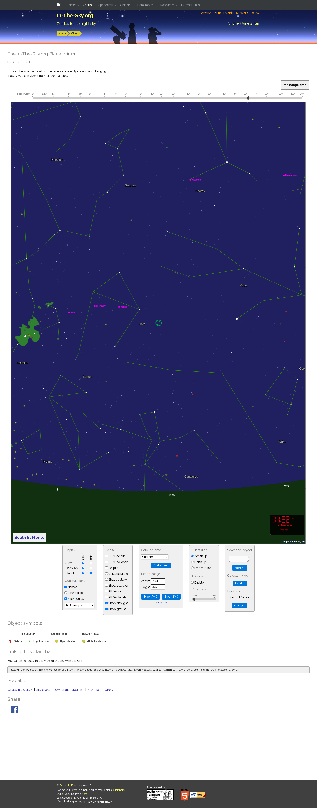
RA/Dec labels (118, 562)
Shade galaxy (117, 579)
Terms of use (160, 602)
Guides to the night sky (76, 23)
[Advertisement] (160, 752)
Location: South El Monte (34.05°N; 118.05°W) (229, 13)
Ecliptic (113, 568)
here (84, 793)
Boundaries (75, 593)
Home (62, 33)
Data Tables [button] (145, 5)
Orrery (109, 689)
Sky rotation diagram (69, 689)
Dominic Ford (68, 785)
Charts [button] (87, 5)
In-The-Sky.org (75, 15)
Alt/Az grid (115, 591)
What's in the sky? (20, 689)
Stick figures (75, 598)
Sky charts (43, 689)
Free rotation (203, 568)
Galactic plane (118, 573)
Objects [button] (125, 5)
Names (72, 587)
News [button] (73, 5)
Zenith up (200, 556)
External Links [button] (191, 5)
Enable (199, 582)
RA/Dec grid (117, 556)
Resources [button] (167, 5)
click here (119, 790)
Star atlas (94, 689)
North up (200, 562)
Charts (75, 33)
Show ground (117, 609)
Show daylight (118, 603)
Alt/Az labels (117, 597)
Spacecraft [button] (106, 5)
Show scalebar (118, 585)
